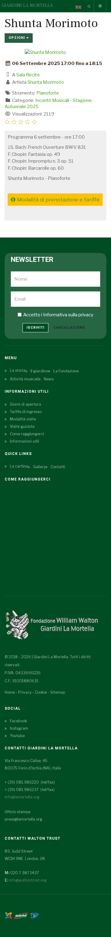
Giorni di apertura (25, 404)
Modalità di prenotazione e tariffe (58, 200)
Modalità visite (23, 419)
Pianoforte (47, 93)
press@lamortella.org (23, 819)
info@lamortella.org (22, 797)
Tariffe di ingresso (26, 411)
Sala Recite (28, 75)
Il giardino (39, 371)
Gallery (39, 466)
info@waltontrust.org (28, 880)
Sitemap (57, 692)
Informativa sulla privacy (68, 315)
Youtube (17, 735)
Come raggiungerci (27, 434)
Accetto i (58, 315)
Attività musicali (24, 379)
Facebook (18, 721)
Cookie (41, 692)
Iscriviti (35, 328)
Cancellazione (69, 328)
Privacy (24, 692)
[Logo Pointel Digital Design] (34, 915)
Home (10, 692)
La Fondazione (66, 371)
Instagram (19, 728)
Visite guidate (22, 426)
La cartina (19, 466)
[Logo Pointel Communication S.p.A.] (21, 915)
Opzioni (17, 38)
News (49, 379)
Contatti (58, 466)
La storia (17, 370)
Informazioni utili (24, 441)
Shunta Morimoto (45, 82)
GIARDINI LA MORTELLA (27, 5)
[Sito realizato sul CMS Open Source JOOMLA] (8, 915)
